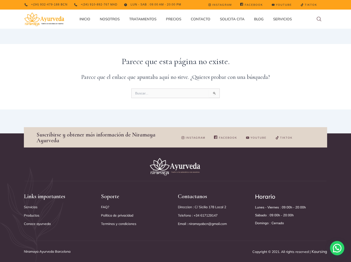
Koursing (319, 251)
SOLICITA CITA (232, 19)
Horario (265, 196)
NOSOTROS (110, 19)
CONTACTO (200, 19)
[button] (337, 248)
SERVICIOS (282, 19)
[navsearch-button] (319, 19)
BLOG (259, 19)
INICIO (85, 19)
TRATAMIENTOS (142, 19)
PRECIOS (173, 19)
